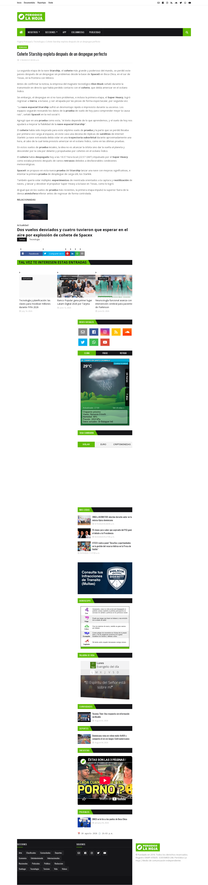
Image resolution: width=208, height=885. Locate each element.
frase (105, 353)
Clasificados (31, 852)
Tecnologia (39, 41)
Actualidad (22, 225)
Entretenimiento (37, 858)
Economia (22, 858)
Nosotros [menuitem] (33, 32)
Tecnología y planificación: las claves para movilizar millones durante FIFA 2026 (35, 304)
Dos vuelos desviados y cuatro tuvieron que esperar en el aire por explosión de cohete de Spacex (72, 232)
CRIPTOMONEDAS (122, 444)
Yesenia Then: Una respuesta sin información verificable (110, 715)
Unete (50, 2)
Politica (47, 863)
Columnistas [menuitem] (77, 32)
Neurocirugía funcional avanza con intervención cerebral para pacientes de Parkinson (114, 304)
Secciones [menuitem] (50, 32)
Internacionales (53, 858)
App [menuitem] (64, 32)
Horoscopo (125, 648)
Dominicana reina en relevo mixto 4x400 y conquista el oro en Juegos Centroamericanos (111, 737)
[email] (158, 3)
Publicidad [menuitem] (94, 32)
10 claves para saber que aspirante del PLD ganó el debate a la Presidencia (112, 531)
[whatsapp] (185, 3)
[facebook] (163, 3)
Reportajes (42, 2)
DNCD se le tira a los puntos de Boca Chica (109, 819)
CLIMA (87, 353)
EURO (103, 444)
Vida (56, 868)
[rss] (171, 3)
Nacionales (23, 863)
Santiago (22, 868)
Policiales (36, 863)
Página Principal (24, 41)
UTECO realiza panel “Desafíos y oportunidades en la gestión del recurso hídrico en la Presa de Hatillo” (111, 546)
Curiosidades (45, 852)
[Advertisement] (132, 16)
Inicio (19, 2)
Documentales (29, 2)
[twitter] (181, 3)
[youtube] (189, 3)
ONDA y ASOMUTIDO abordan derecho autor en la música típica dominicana (112, 518)
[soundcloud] (176, 3)
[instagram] (167, 3)
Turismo (46, 868)
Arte (20, 852)
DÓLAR (86, 444)
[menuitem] (21, 32)
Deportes (58, 852)
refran (123, 353)
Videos (64, 868)
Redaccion (59, 863)
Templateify (21, 880)
